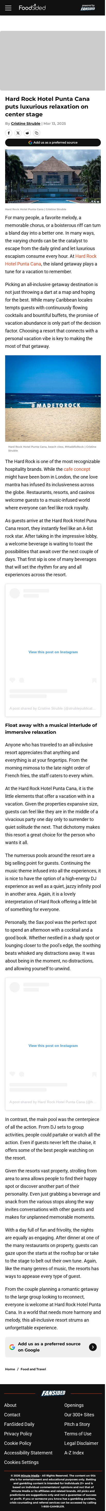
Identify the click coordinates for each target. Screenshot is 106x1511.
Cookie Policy (17, 1443)
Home (10, 1369)
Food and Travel (33, 1369)
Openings (74, 1405)
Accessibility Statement (28, 1452)
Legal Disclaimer (81, 1443)
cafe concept (77, 469)
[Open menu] (8, 8)
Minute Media (30, 1475)
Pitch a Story (77, 1424)
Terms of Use (78, 1433)
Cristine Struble (25, 123)
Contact (12, 1414)
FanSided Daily (19, 1424)
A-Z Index (74, 1452)
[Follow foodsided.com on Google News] (93, 1347)
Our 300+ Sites (79, 1414)
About (10, 1405)
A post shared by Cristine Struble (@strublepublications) (55, 708)
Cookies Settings (21, 1462)
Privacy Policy (18, 1433)
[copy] (36, 133)
